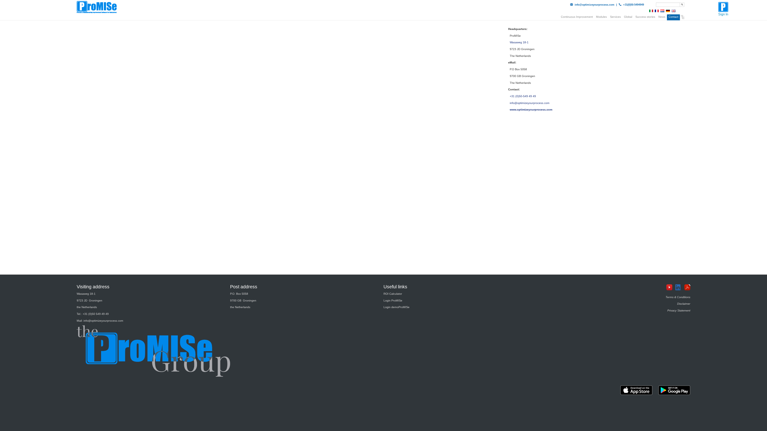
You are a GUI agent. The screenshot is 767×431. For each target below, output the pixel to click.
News (661, 16)
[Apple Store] (636, 390)
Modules (601, 16)
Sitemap (682, 17)
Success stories (645, 16)
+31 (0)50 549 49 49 (96, 313)
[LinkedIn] (679, 287)
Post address (243, 286)
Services (615, 16)
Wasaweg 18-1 (519, 42)
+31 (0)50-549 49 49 (523, 96)
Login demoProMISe (396, 307)
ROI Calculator (393, 293)
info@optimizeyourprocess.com (594, 4)
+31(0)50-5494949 (633, 4)
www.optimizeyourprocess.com (531, 109)
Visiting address (93, 286)
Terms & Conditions (678, 297)
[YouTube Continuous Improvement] (670, 287)
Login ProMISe (393, 300)
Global (628, 16)
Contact (673, 16)
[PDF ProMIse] (688, 287)
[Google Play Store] (674, 390)
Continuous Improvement (577, 16)
